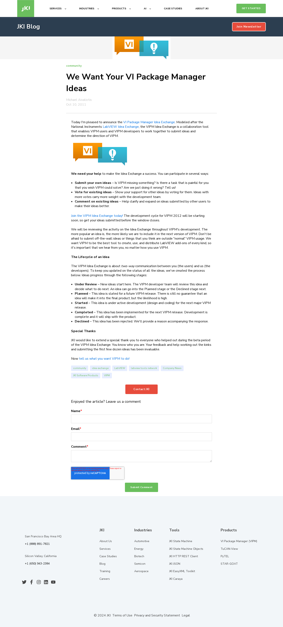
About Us (105, 541)
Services (105, 549)
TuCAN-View (229, 549)
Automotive (141, 541)
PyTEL (225, 556)
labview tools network (144, 368)
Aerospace (141, 571)
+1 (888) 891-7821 (37, 544)
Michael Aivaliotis (79, 100)
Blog (102, 564)
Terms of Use (122, 615)
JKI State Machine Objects (186, 549)
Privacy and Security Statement (157, 615)
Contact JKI (141, 389)
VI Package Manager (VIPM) (239, 541)
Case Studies (108, 556)
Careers (104, 579)
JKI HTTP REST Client (183, 556)
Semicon (139, 564)
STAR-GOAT (229, 564)
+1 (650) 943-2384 (37, 564)
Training (104, 571)
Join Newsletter (249, 26)
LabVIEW (119, 368)
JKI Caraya (176, 579)
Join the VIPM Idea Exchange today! (97, 215)
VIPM (107, 375)
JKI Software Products (85, 375)
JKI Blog (28, 27)
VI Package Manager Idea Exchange (149, 122)
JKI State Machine (180, 541)
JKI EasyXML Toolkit (182, 571)
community (79, 368)
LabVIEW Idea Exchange (121, 126)
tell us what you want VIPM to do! (104, 358)
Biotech (139, 556)
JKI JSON (174, 564)
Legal (186, 615)
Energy (138, 549)
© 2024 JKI (102, 615)
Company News (172, 368)
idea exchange (100, 368)
